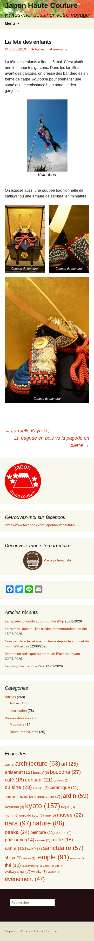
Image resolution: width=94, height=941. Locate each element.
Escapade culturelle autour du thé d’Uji (34, 621)
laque (68, 807)
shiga (13, 857)
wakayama (17, 871)
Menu (10, 23)
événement (61, 49)
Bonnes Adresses (18, 718)
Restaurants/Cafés (24, 732)
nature (48, 823)
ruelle (62, 839)
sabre (15, 848)
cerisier (39, 779)
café (14, 779)
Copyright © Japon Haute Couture (31, 931)
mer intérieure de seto (24, 815)
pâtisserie (19, 839)
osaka (17, 832)
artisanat (18, 772)
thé (13, 865)
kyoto (42, 806)
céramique (64, 787)
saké (34, 848)
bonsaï (41, 772)
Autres (40, 49)
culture (41, 788)
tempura (77, 858)
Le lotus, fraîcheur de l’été (25, 666)
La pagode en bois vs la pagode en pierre (51, 441)
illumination (47, 796)
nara (18, 823)
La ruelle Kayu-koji (27, 430)
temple (52, 857)
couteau (61, 780)
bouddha (65, 772)
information (18, 711)
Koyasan (14, 807)
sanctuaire (63, 847)
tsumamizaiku (32, 865)
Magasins (17, 724)
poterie (64, 833)
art (69, 764)
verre (48, 865)
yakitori (54, 871)
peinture (42, 832)
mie (50, 815)
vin (59, 865)
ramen (42, 840)
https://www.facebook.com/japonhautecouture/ (40, 525)
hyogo (26, 797)
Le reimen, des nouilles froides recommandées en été (46, 629)
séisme (29, 858)
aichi (9, 764)
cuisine (18, 787)
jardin (74, 795)
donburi (12, 797)
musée (70, 815)
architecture (37, 763)
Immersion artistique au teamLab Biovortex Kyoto (42, 654)
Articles (10, 697)
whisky (39, 871)
